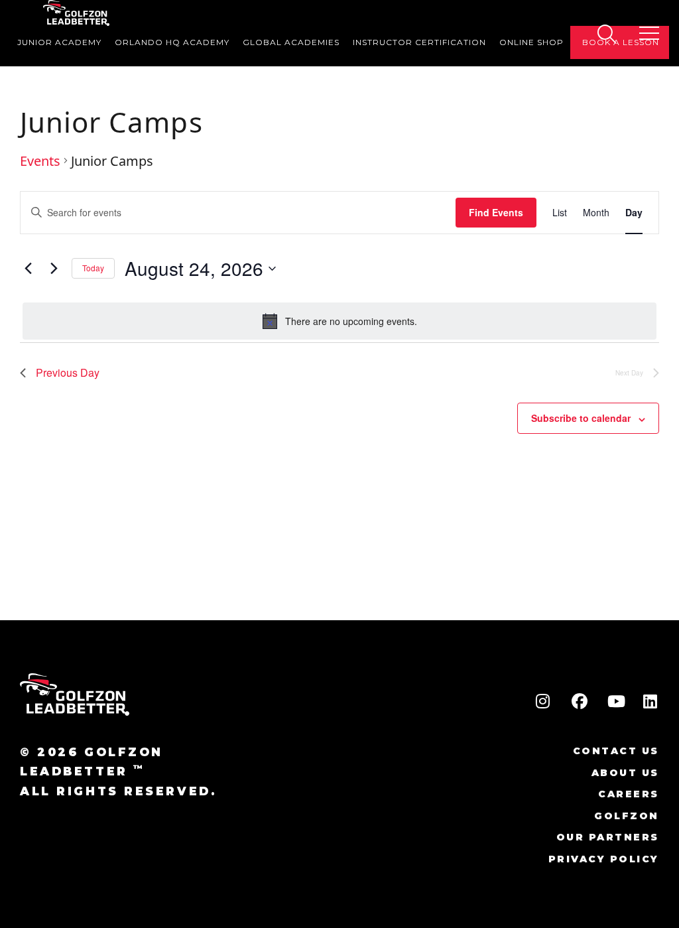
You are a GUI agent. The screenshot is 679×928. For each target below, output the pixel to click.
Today (93, 267)
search (606, 34)
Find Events (496, 212)
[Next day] (54, 269)
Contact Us (616, 751)
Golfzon (626, 816)
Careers (628, 794)
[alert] (339, 321)
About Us (625, 773)
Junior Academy (59, 42)
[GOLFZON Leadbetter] (76, 13)
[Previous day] (28, 269)
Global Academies (291, 42)
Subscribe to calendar (581, 418)
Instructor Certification (419, 42)
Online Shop (531, 42)
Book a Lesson (620, 42)
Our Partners (607, 837)
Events (40, 161)
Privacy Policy (603, 859)
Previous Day (67, 372)
